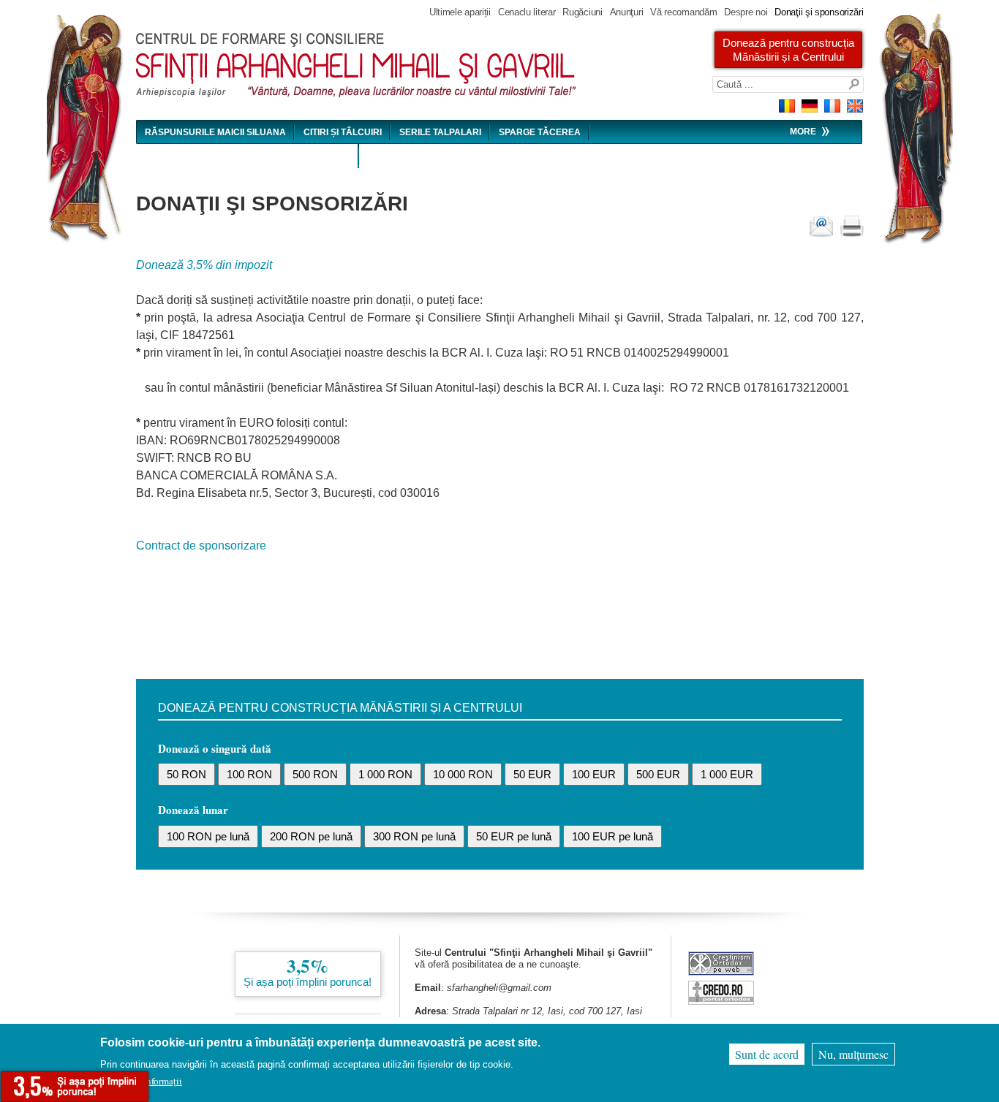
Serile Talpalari (440, 132)
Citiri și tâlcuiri (343, 132)
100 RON (249, 774)
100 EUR (594, 774)
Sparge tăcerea (540, 132)
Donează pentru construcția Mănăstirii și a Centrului (788, 50)
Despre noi (745, 12)
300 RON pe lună (414, 836)
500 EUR (658, 774)
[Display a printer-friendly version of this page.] (852, 227)
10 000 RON (463, 774)
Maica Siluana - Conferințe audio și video (247, 156)
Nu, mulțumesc (853, 1054)
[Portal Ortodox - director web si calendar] (721, 1001)
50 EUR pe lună (513, 836)
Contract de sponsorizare (201, 545)
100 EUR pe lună (612, 836)
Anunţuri (627, 12)
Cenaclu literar (527, 12)
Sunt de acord (767, 1054)
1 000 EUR (727, 774)
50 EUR (532, 774)
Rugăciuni (582, 12)
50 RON (186, 774)
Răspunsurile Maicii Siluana (215, 132)
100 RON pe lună (208, 836)
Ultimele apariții (460, 12)
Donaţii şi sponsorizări (818, 12)
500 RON (315, 774)
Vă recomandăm (683, 12)
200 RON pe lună (311, 836)
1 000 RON (385, 774)
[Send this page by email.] (821, 227)
